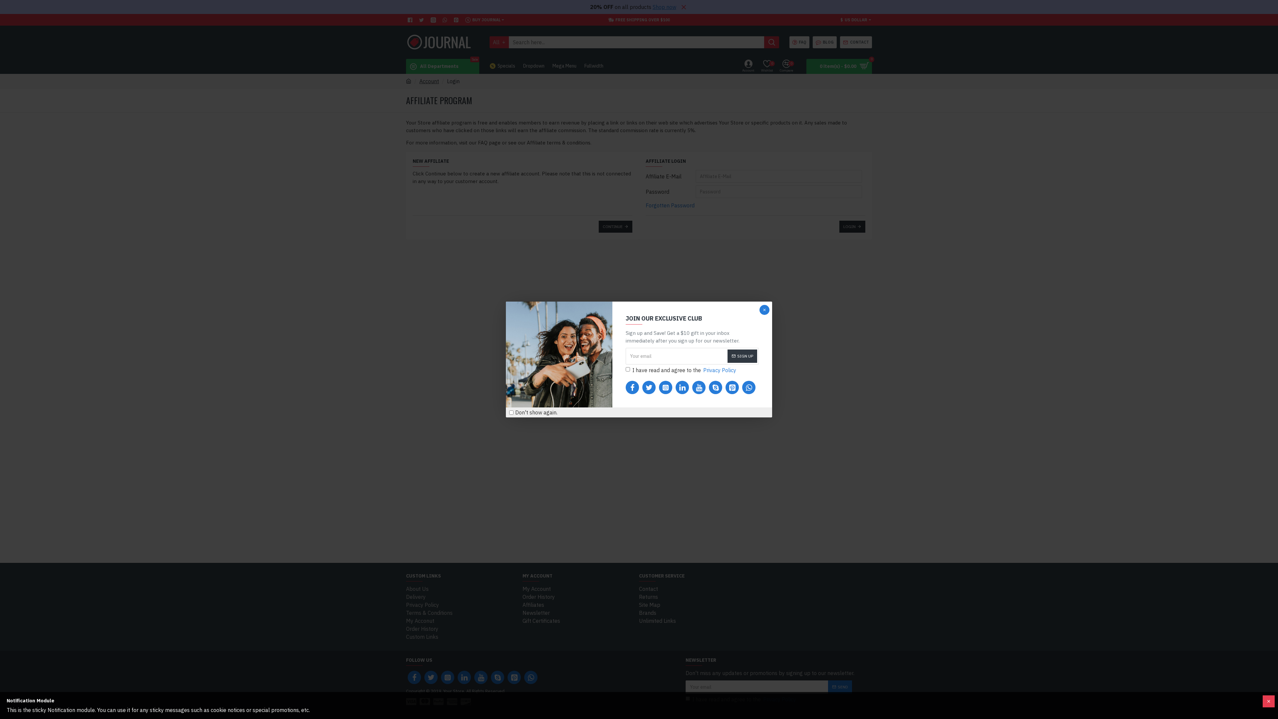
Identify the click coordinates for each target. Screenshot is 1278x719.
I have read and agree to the (684, 370)
